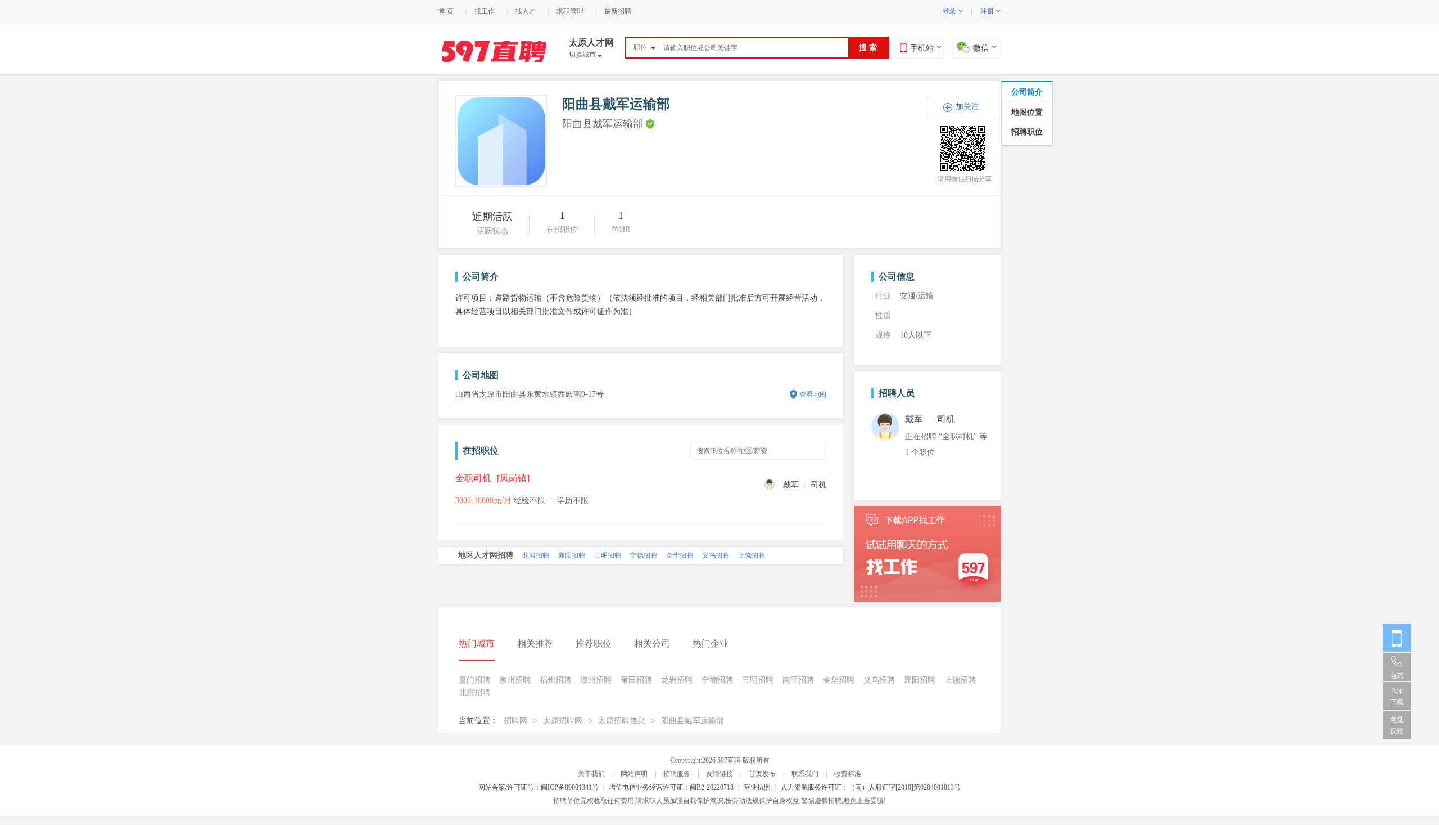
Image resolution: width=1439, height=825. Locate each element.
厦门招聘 (571, 560)
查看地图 (812, 394)
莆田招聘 (751, 560)
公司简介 (1027, 92)
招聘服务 (676, 774)
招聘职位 (1027, 132)
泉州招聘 (607, 560)
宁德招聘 (717, 680)
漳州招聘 (715, 560)
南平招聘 (643, 560)
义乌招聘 (879, 680)
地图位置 (1027, 112)
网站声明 (634, 774)
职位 (640, 47)
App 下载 (1397, 696)
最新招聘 (617, 11)
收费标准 (847, 774)
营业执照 (757, 787)
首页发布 (762, 774)
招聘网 (515, 720)
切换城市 (585, 55)
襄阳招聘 (919, 680)
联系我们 (804, 774)
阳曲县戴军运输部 (692, 720)
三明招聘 (757, 680)
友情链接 (719, 774)
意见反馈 (1397, 725)
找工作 (484, 11)
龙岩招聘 (677, 680)
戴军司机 (930, 419)
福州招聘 (679, 560)
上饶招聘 (960, 680)
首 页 (446, 11)
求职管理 (569, 11)
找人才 (525, 11)
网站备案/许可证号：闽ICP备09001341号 (538, 787)
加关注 (967, 106)
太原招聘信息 (621, 720)
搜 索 (868, 47)
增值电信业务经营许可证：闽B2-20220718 (671, 787)
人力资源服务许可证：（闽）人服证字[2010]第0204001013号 (871, 787)
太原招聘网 (562, 720)
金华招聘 (838, 680)
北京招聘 (535, 560)
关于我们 (591, 774)
